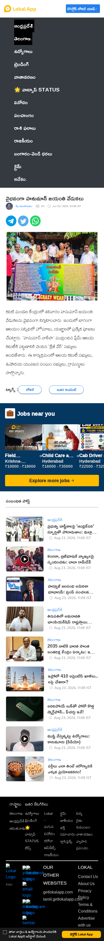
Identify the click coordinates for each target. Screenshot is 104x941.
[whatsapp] (36, 223)
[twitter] (24, 223)
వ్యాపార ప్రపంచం (82, 845)
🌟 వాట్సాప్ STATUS (32, 834)
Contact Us (88, 876)
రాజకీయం (51, 854)
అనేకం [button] (20, 179)
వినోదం (49, 833)
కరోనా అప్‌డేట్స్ (50, 844)
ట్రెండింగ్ (31, 820)
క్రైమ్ (63, 813)
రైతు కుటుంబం (83, 824)
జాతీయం (66, 820)
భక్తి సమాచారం (67, 831)
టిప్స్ (28, 848)
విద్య (79, 813)
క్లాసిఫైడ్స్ (66, 841)
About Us (86, 884)
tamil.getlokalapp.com (62, 899)
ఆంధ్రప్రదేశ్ (23, 26)
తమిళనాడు (18, 828)
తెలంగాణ (22, 38)
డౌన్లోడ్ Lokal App (81, 934)
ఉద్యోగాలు (32, 813)
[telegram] (12, 223)
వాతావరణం (84, 834)
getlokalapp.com (58, 892)
